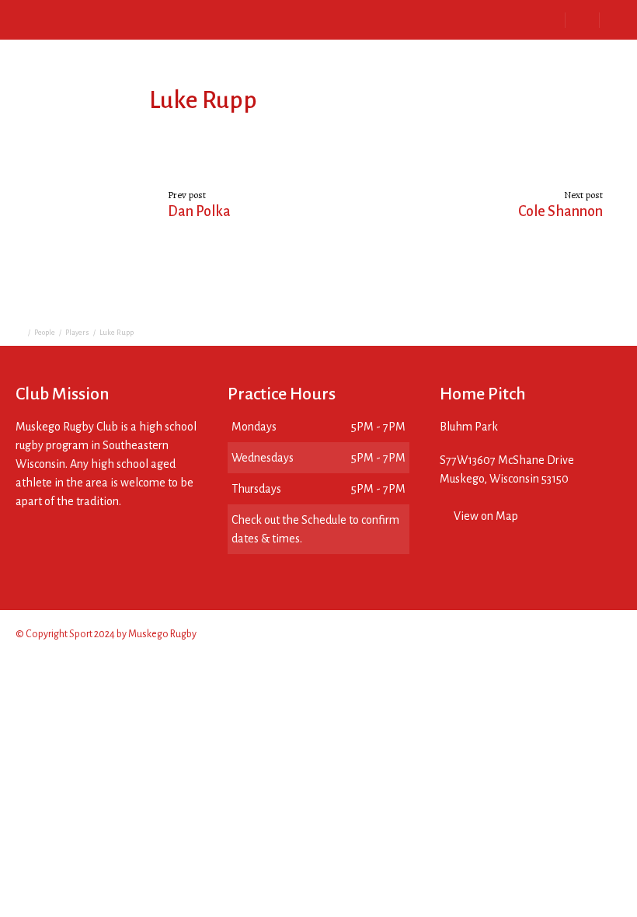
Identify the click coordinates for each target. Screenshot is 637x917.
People (44, 332)
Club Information (148, 18)
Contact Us (396, 18)
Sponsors (317, 18)
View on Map (486, 516)
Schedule (243, 18)
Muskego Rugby (162, 634)
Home (62, 18)
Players (77, 332)
